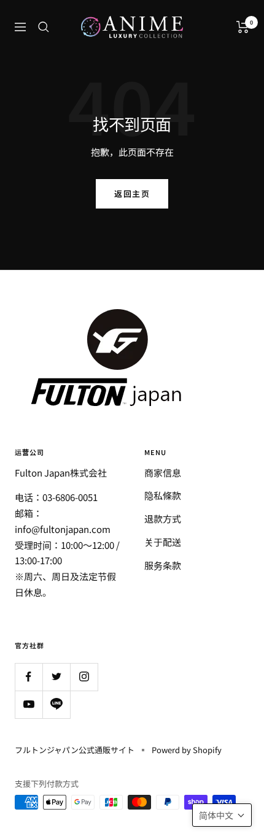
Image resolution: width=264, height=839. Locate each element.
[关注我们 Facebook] (28, 677)
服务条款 (162, 565)
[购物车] (242, 27)
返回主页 (132, 193)
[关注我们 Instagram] (84, 677)
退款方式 (162, 518)
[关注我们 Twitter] (56, 677)
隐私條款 (162, 495)
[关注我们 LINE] (56, 704)
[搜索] (43, 27)
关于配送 (162, 541)
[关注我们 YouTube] (28, 704)
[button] (222, 815)
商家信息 (162, 472)
